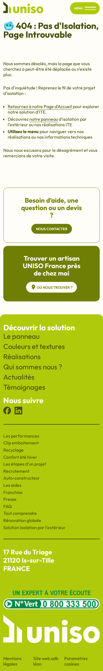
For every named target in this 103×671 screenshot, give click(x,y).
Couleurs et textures (34, 346)
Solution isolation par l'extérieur (34, 527)
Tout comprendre (20, 513)
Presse (9, 499)
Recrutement (16, 471)
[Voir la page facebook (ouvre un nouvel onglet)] (7, 413)
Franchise (13, 492)
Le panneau (21, 336)
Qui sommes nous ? (32, 366)
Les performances (21, 436)
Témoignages (24, 387)
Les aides (12, 485)
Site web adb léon (49, 661)
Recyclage (13, 450)
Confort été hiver (20, 457)
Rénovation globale (22, 520)
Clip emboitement (21, 443)
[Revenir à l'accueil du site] (23, 8)
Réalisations (22, 356)
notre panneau (43, 119)
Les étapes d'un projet (24, 464)
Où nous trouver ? (54, 287)
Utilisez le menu (24, 131)
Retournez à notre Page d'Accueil (40, 106)
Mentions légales (12, 661)
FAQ (7, 506)
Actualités (18, 376)
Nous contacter (51, 229)
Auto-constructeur (21, 478)
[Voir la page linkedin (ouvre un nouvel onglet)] (18, 413)
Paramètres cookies (76, 661)
